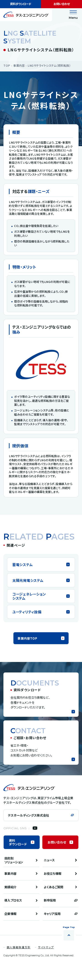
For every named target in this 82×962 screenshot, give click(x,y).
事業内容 (19, 65)
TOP (6, 65)
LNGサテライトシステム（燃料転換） (49, 65)
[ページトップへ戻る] (69, 935)
